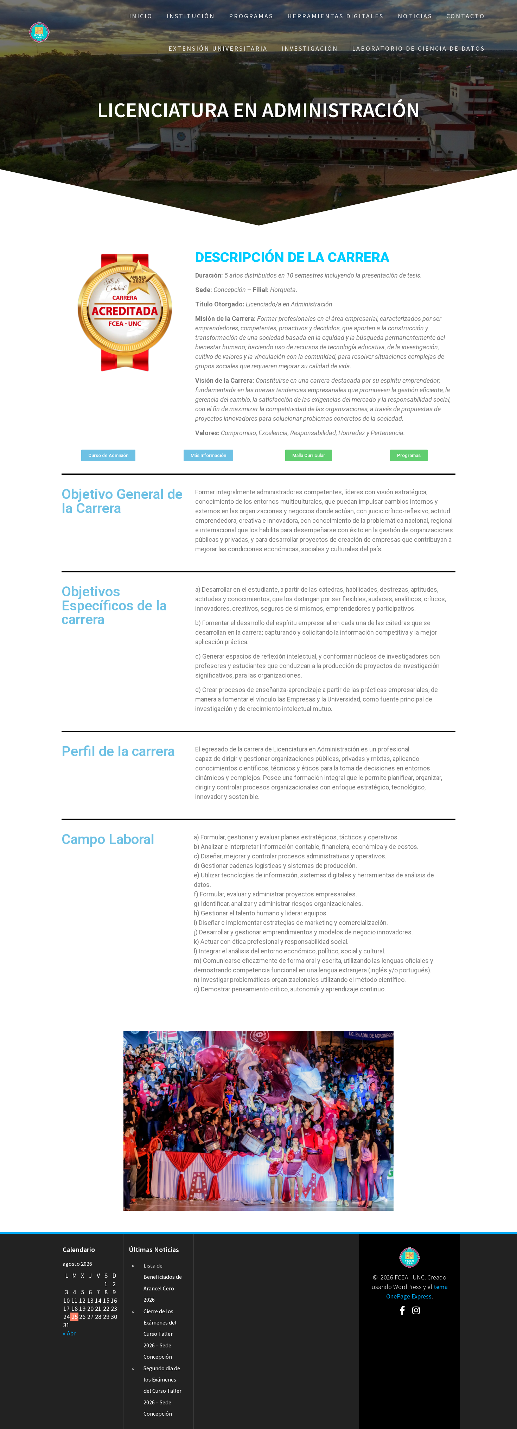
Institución (191, 16)
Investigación (310, 48)
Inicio (141, 16)
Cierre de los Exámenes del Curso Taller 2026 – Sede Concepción (160, 1334)
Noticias (415, 16)
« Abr (69, 1333)
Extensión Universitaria (218, 48)
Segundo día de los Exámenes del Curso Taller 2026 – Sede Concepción (162, 1391)
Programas (251, 16)
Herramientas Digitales (335, 16)
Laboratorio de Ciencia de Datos (418, 48)
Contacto (465, 16)
